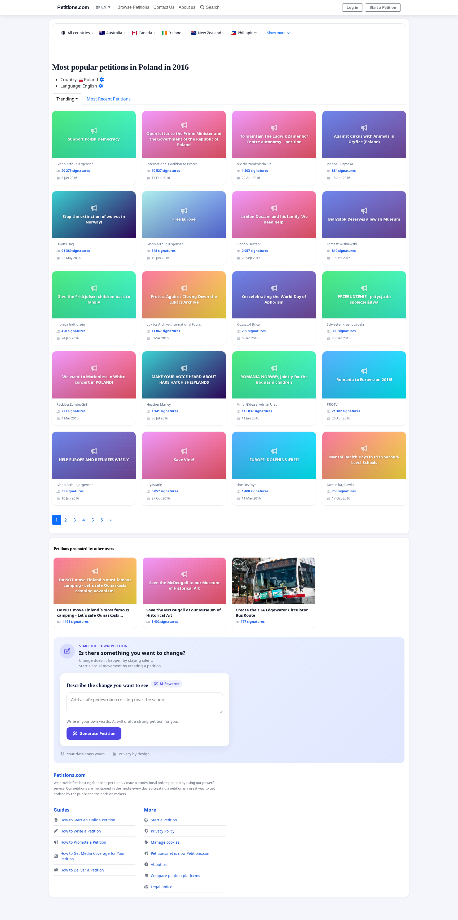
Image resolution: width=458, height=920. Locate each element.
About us (187, 7)
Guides (61, 810)
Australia (115, 32)
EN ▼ (106, 7)
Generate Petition (98, 733)
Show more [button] (276, 32)
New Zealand (211, 32)
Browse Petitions (133, 7)
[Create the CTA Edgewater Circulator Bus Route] (273, 593)
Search (212, 7)
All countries (80, 32)
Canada (147, 32)
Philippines (249, 32)
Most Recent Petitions (109, 99)
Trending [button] (65, 99)
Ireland (177, 32)
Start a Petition (382, 7)
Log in (352, 7)
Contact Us (163, 7)
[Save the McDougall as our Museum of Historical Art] (184, 593)
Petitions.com (73, 7)
